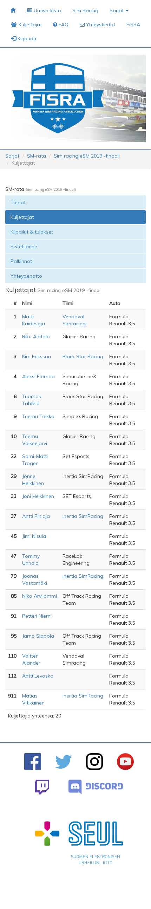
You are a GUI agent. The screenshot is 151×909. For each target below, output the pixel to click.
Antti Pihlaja (36, 516)
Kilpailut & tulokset (32, 232)
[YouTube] (125, 761)
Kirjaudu (26, 38)
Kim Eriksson (36, 356)
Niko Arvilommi (39, 596)
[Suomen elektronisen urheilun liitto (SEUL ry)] (79, 844)
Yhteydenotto (26, 276)
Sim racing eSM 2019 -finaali (87, 156)
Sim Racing (85, 10)
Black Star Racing (83, 356)
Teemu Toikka (38, 416)
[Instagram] (94, 761)
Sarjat (12, 156)
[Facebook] (33, 761)
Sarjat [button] (117, 10)
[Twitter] (64, 761)
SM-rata (36, 156)
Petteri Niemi (37, 616)
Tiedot (18, 202)
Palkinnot (21, 261)
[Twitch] (42, 787)
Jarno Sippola (38, 636)
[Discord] (95, 786)
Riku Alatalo (36, 336)
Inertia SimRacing (83, 516)
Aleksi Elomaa (38, 376)
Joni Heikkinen (38, 496)
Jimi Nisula (34, 536)
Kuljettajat (22, 217)
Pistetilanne (24, 246)
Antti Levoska (37, 676)
